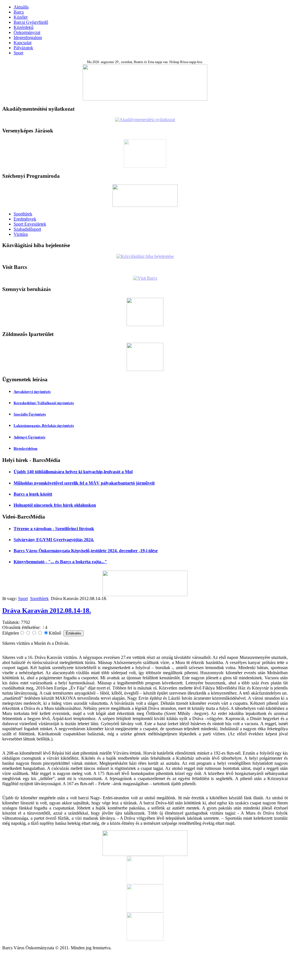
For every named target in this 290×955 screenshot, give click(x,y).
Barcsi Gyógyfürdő (31, 22)
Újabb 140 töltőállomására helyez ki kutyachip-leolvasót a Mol (73, 471)
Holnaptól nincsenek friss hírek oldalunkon (55, 505)
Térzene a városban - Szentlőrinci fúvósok (54, 528)
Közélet (20, 17)
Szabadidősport (27, 229)
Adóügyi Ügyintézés (29, 437)
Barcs (19, 12)
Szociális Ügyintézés (30, 414)
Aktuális (21, 7)
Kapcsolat (22, 42)
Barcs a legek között (33, 494)
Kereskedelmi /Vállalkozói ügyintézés (44, 403)
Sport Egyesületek (30, 224)
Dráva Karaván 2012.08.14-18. (46, 610)
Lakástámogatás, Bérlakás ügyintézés (44, 425)
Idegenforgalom (28, 37)
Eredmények (25, 219)
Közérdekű (23, 27)
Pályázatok (23, 47)
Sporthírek (23, 213)
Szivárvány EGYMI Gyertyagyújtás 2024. (54, 539)
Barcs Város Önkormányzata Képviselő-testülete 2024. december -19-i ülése (86, 550)
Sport (18, 52)
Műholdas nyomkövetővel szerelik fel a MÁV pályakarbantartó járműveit (84, 483)
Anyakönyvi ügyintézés (32, 391)
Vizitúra (21, 234)
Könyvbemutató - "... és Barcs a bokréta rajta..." (60, 561)
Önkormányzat (27, 32)
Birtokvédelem (25, 448)
